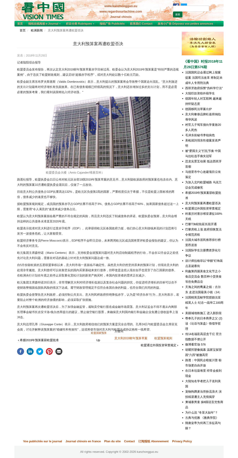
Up (98, 340)
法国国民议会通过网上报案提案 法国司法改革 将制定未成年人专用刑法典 (203, 78)
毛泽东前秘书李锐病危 (200, 135)
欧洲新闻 (37, 30)
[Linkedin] (30, 351)
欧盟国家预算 (99, 332)
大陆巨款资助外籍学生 (200, 93)
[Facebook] (20, 351)
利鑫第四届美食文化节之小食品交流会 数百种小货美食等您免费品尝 (203, 276)
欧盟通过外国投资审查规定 (159, 345)
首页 (20, 23)
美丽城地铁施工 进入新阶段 (203, 313)
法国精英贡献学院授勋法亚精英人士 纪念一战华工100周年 (204, 303)
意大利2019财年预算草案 (130, 338)
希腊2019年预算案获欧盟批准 (38, 340)
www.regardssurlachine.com (120, 11)
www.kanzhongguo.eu (120, 6)
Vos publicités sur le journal (42, 441)
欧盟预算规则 (163, 338)
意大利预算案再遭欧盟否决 (203, 203)
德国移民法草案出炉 (198, 109)
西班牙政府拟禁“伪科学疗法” (204, 88)
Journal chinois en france (83, 441)
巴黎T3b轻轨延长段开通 (201, 224)
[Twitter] (39, 351)
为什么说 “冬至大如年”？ (201, 412)
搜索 (177, 14)
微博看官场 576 (195, 344)
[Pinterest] (49, 351)
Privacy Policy (182, 441)
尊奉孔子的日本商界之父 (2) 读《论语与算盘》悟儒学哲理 (203, 324)
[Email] (58, 351)
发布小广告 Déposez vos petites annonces (185, 23)
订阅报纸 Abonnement (153, 441)
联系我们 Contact (141, 23)
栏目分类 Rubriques (79, 23)
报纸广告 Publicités (112, 23)
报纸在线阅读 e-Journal (43, 23)
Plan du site (112, 441)
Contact (129, 441)
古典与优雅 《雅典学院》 (202, 417)
